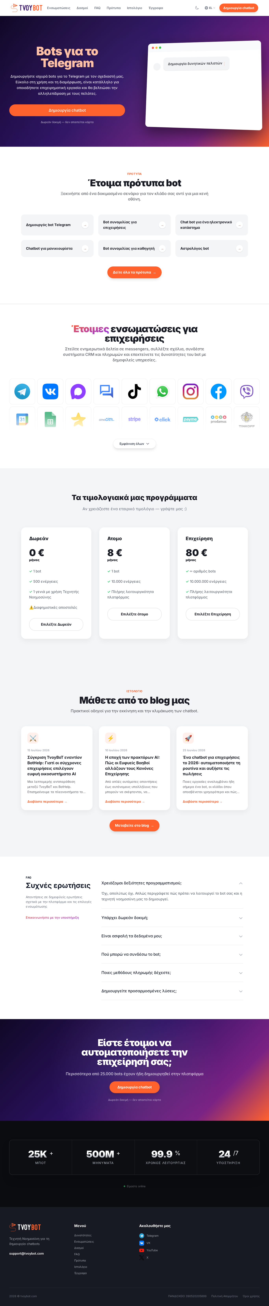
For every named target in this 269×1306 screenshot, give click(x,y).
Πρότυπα (114, 8)
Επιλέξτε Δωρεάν (56, 624)
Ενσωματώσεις (58, 8)
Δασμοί (82, 8)
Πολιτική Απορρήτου (224, 1296)
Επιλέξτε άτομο (134, 614)
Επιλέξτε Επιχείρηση (213, 614)
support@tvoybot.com (26, 1253)
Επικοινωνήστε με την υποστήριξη (52, 917)
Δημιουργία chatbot (238, 8)
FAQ (97, 8)
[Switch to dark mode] (196, 7)
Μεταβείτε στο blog (134, 825)
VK (148, 1243)
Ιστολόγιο (134, 8)
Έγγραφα (155, 8)
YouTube (152, 1250)
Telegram (153, 1235)
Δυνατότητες (83, 1235)
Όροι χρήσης (251, 1296)
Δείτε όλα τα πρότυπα (134, 272)
